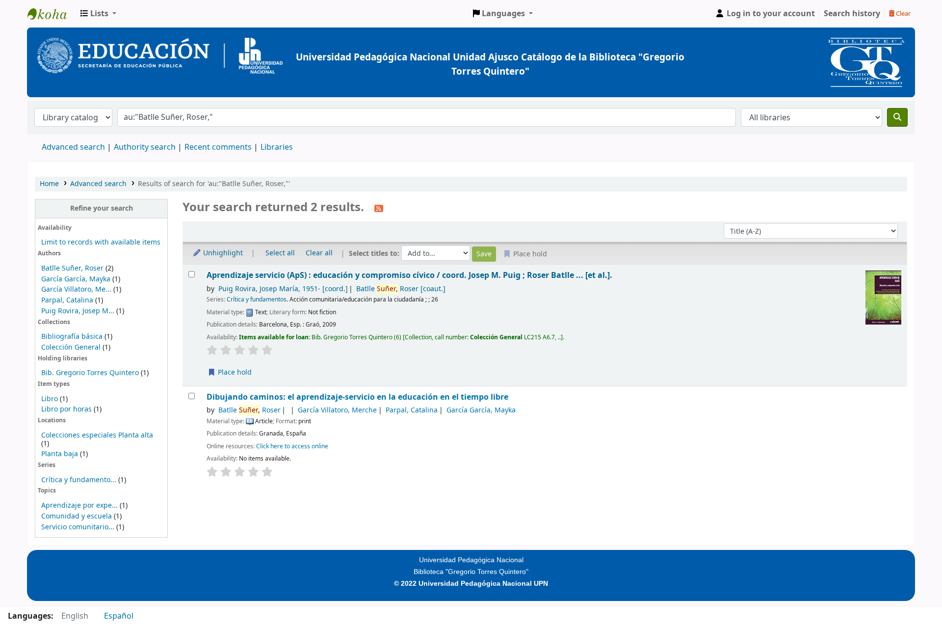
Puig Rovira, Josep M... (77, 311)
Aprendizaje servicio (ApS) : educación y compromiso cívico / (409, 275)
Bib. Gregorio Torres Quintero (90, 373)
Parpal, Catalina (67, 300)
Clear (902, 13)
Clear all (319, 253)
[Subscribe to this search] (379, 208)
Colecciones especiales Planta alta (97, 435)
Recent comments (218, 147)
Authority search (145, 147)
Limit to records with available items (100, 242)
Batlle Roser (400, 289)
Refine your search (101, 208)
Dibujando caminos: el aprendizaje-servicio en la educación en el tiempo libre (357, 397)
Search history (852, 14)
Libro (49, 399)
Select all (280, 253)
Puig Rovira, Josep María (283, 289)
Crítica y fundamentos (257, 299)
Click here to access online (292, 446)
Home (49, 184)
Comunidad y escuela (76, 516)
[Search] (897, 117)
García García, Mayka (75, 279)
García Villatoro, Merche (337, 410)
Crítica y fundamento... (78, 480)
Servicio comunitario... (77, 527)
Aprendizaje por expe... (79, 505)
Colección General (72, 347)
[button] (98, 14)
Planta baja (60, 454)
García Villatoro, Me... (76, 289)
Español (118, 616)
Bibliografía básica (73, 336)
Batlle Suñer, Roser (72, 268)
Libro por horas (66, 409)
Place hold (234, 372)
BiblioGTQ (52, 14)
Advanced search (73, 147)
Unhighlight (222, 253)
